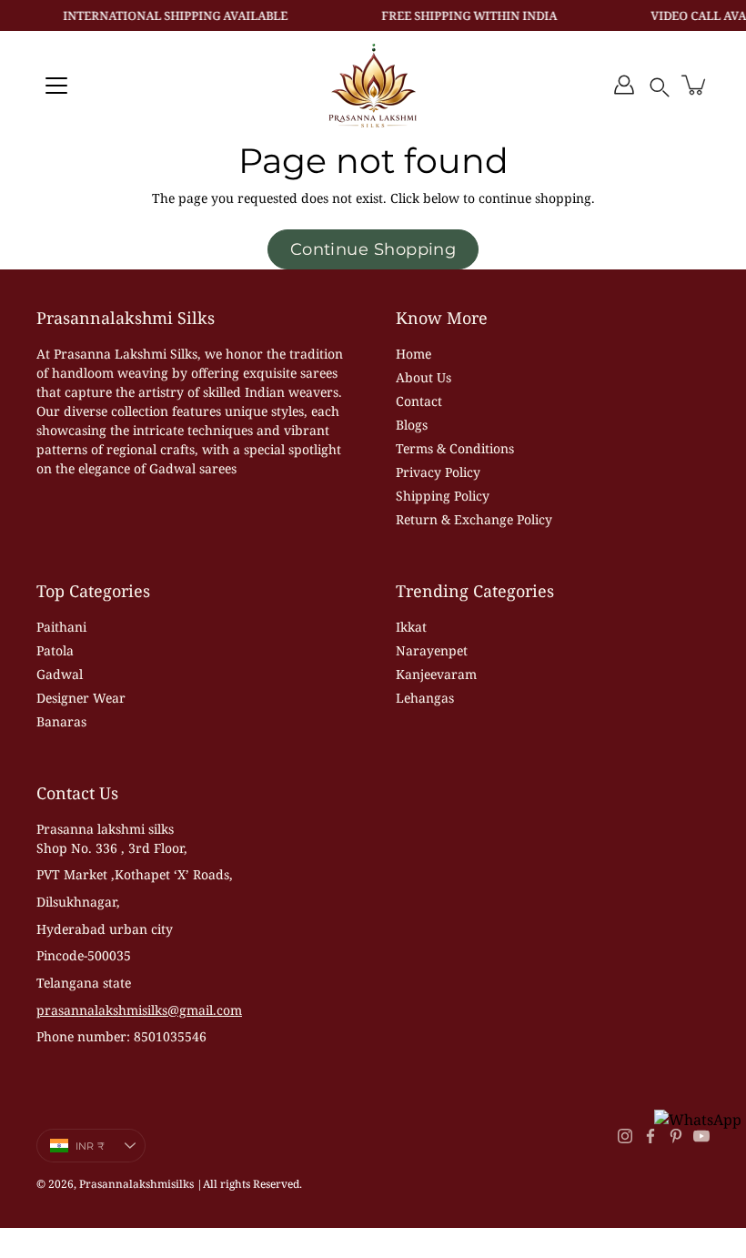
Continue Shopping (373, 249)
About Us (423, 377)
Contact (419, 401)
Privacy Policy (438, 472)
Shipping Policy (442, 495)
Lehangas (425, 697)
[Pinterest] (676, 1136)
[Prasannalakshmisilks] (373, 84)
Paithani (61, 626)
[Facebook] (650, 1136)
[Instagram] (625, 1136)
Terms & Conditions (455, 448)
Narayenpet (432, 650)
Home (413, 353)
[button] (660, 84)
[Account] (624, 84)
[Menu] (56, 85)
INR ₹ (90, 1146)
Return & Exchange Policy (474, 519)
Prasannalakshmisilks (136, 1184)
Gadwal (59, 674)
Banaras (61, 721)
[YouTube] (701, 1136)
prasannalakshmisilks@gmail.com (139, 1010)
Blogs (412, 424)
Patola (55, 650)
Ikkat (411, 626)
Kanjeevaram (436, 674)
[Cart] (695, 84)
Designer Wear (81, 697)
